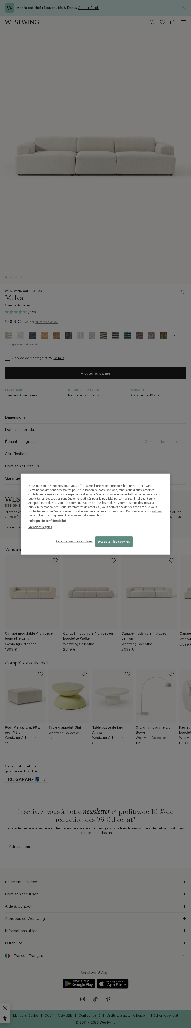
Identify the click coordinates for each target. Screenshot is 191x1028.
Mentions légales (40, 527)
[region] (95, 514)
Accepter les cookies (114, 541)
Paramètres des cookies (74, 541)
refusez (157, 511)
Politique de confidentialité (47, 520)
